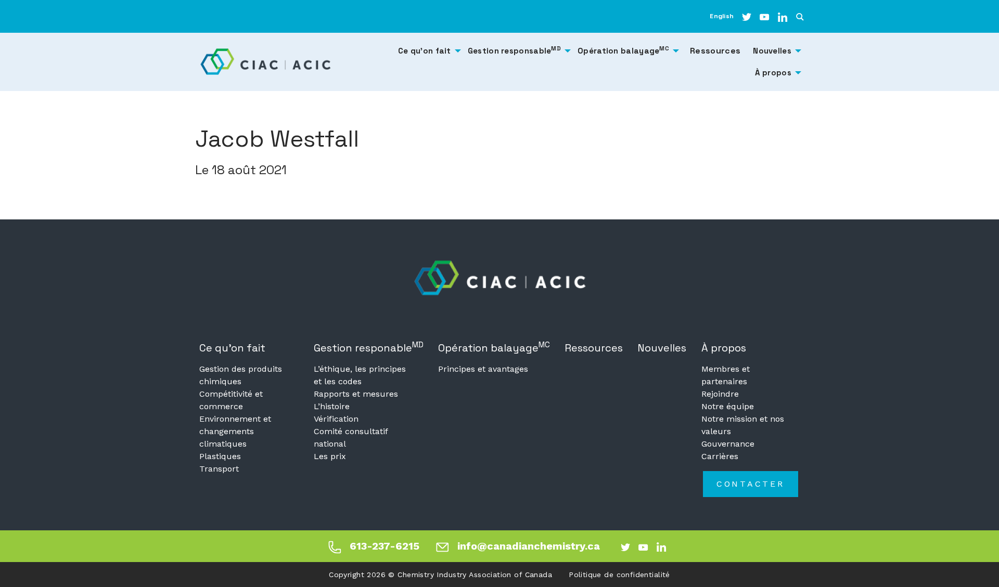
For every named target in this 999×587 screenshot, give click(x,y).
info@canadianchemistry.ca (528, 546)
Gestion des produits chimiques (240, 375)
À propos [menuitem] (773, 72)
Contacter (750, 484)
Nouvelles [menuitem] (772, 51)
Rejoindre (720, 394)
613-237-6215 (384, 546)
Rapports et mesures (356, 394)
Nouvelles (661, 348)
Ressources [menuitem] (715, 50)
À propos (723, 348)
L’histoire (332, 406)
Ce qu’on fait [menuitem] (424, 51)
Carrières (719, 456)
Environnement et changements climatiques (235, 431)
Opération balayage (494, 347)
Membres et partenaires (725, 375)
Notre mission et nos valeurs (742, 425)
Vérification (336, 419)
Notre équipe (727, 406)
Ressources (594, 348)
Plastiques (220, 456)
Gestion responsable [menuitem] (514, 50)
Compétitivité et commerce (231, 400)
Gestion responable (369, 347)
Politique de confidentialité (619, 574)
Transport (219, 469)
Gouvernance (727, 444)
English (722, 16)
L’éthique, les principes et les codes (360, 375)
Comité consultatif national (351, 437)
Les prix (330, 456)
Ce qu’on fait (232, 348)
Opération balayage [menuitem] (623, 50)
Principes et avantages (483, 369)
